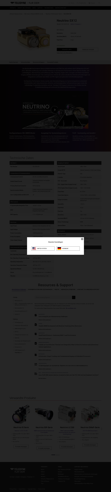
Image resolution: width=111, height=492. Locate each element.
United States (42, 248)
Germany (65, 248)
